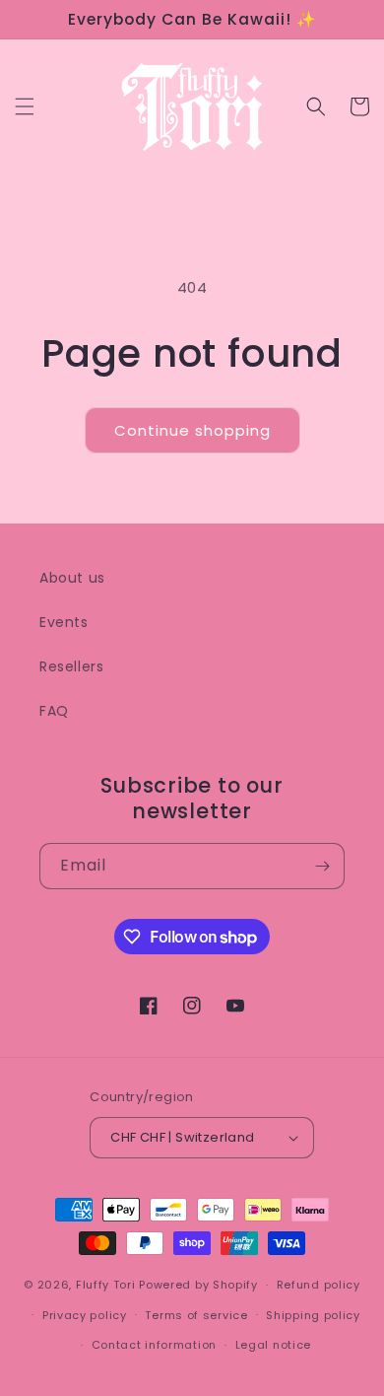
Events (64, 622)
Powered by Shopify (198, 1284)
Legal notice (273, 1345)
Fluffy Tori (106, 1284)
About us (72, 578)
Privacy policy (84, 1315)
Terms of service (196, 1315)
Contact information (154, 1345)
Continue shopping (192, 430)
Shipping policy (313, 1315)
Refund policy (318, 1284)
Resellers (71, 666)
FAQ (54, 711)
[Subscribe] (322, 866)
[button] (24, 106)
